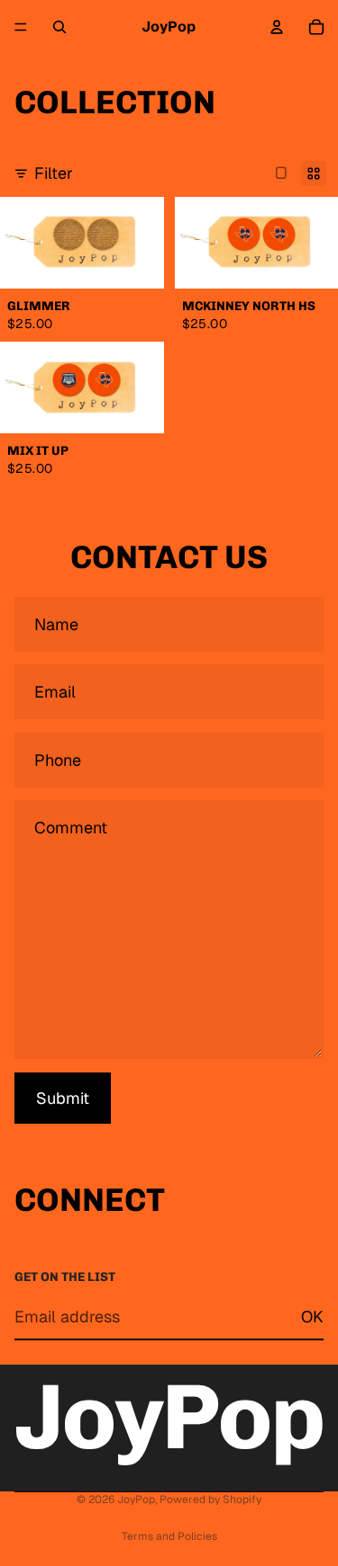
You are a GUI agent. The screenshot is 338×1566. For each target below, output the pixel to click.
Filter (53, 173)
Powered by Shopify (210, 1499)
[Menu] (20, 27)
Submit (62, 1098)
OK (312, 1316)
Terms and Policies (169, 1536)
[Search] (59, 27)
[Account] (277, 27)
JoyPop (136, 1499)
